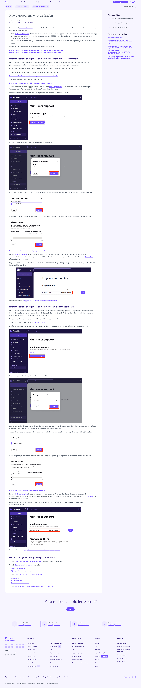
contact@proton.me (25, 625)
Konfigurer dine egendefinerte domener (28, 561)
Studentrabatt (76, 656)
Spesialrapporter (77, 659)
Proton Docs (31, 663)
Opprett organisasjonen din (24, 565)
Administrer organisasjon (40, 6)
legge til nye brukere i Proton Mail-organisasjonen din (42, 550)
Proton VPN (31, 653)
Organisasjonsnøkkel (18, 569)
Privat (16, 2)
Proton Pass (31, 656)
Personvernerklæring (10, 683)
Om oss (97, 643)
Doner (97, 663)
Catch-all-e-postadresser (20, 583)
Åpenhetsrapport (31, 683)
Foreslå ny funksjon (70, 677)
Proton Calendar (32, 646)
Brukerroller (15, 578)
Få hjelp (70, 609)
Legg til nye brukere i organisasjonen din (29, 574)
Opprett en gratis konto (120, 2)
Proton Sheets (31, 666)
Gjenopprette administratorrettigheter (24, 571)
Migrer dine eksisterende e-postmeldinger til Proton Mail (34, 586)
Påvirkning (98, 650)
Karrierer (97, 656)
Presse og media (122, 658)
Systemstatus (9, 677)
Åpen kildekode (77, 653)
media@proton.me (54, 625)
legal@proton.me (83, 625)
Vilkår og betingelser (21, 683)
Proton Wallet (31, 659)
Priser (61, 2)
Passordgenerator (77, 643)
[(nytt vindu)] (6, 644)
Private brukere (16, 580)
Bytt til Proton (54, 666)
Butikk (97, 659)
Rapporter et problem (34, 677)
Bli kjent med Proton (41, 2)
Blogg (96, 666)
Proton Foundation (100, 653)
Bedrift (23, 2)
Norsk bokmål (129, 677)
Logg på (132, 2)
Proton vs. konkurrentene (80, 663)
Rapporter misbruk (21, 677)
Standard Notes (54, 653)
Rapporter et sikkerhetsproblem (52, 677)
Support (8, 6)
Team (96, 646)
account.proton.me (55, 87)
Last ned (30, 2)
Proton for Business (22, 6)
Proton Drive (89, 257)
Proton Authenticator (56, 643)
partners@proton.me (114, 625)
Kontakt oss (120, 661)
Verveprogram (121, 655)
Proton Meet (53, 646)
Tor (73, 650)
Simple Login (54, 656)
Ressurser (53, 2)
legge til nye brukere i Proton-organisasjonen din (40, 301)
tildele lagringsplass (21, 254)
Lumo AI (52, 650)
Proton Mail (30, 643)
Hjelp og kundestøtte (123, 646)
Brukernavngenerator (78, 646)
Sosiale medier (121, 643)
